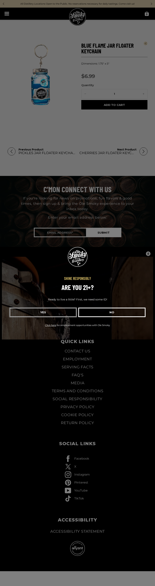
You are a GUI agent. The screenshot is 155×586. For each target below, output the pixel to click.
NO (111, 312)
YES (43, 312)
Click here (50, 325)
